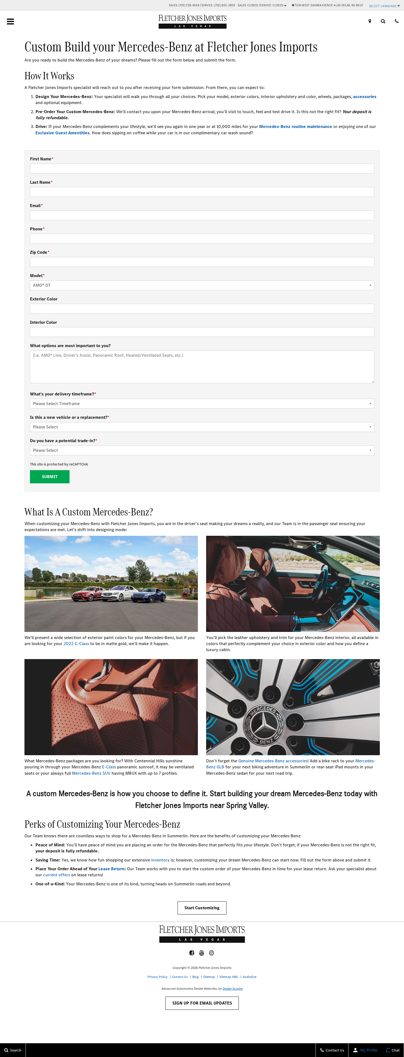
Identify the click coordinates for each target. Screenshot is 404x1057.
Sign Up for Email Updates (202, 1003)
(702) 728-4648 (189, 5)
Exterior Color (43, 299)
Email (36, 205)
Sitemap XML (228, 977)
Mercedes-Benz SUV (91, 773)
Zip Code (39, 252)
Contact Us (180, 977)
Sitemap (209, 977)
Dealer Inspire (233, 988)
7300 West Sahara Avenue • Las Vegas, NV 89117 (328, 5)
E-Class (109, 767)
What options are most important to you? (70, 345)
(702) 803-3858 (224, 5)
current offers (56, 875)
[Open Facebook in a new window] (192, 953)
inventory (160, 860)
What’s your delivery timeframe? (63, 394)
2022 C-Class (76, 643)
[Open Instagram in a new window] (211, 953)
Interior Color (43, 322)
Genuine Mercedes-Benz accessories (273, 761)
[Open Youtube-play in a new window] (202, 953)
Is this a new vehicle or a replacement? (69, 417)
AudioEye (249, 977)
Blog (195, 977)
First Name (42, 159)
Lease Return (111, 869)
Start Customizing (202, 908)
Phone (37, 229)
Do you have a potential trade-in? (63, 441)
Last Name (41, 182)
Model (37, 275)
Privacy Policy (158, 977)
